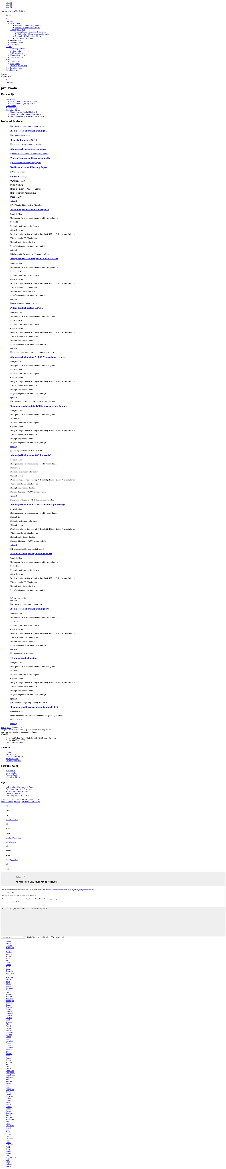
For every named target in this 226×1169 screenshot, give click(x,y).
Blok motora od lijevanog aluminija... (28, 131)
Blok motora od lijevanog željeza (27, 28)
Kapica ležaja (15, 45)
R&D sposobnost (16, 53)
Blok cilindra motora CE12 (23, 140)
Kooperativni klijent (17, 55)
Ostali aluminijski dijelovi (24, 38)
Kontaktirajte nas (12, 70)
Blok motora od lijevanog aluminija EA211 (31, 553)
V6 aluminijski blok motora (23, 658)
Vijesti (8, 59)
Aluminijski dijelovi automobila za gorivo (30, 32)
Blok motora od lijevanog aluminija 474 (29, 609)
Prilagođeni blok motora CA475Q (26, 308)
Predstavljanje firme (17, 49)
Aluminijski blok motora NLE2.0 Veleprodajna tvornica (37, 357)
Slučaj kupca (15, 64)
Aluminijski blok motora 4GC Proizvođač (30, 455)
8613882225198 (12, 820)
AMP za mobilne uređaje (31, 802)
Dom (7, 19)
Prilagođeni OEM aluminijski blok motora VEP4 (34, 258)
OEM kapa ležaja (18, 176)
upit (11, 201)
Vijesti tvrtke (15, 62)
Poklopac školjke (16, 42)
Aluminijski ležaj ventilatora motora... (28, 149)
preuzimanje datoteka (13, 761)
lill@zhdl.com (11, 842)
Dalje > (6, 728)
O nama (9, 47)
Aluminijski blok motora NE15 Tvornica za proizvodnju (37, 504)
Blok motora (15, 23)
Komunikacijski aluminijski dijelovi (28, 36)
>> (10, 728)
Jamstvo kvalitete (16, 57)
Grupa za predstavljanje (14, 757)
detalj (15, 201)
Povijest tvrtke (15, 51)
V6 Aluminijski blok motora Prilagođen (29, 209)
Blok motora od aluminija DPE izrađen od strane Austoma (38, 406)
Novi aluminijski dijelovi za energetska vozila (32, 34)
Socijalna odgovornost (14, 68)
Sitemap (17, 802)
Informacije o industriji (18, 66)
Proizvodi (9, 21)
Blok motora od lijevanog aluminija (28, 25)
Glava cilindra (15, 40)
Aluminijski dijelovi (17, 30)
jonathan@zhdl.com (17, 742)
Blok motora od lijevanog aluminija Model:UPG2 (34, 707)
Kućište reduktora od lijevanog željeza (28, 167)
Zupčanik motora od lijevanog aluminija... (31, 158)
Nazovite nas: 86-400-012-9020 (13, 11)
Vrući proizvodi (7, 802)
